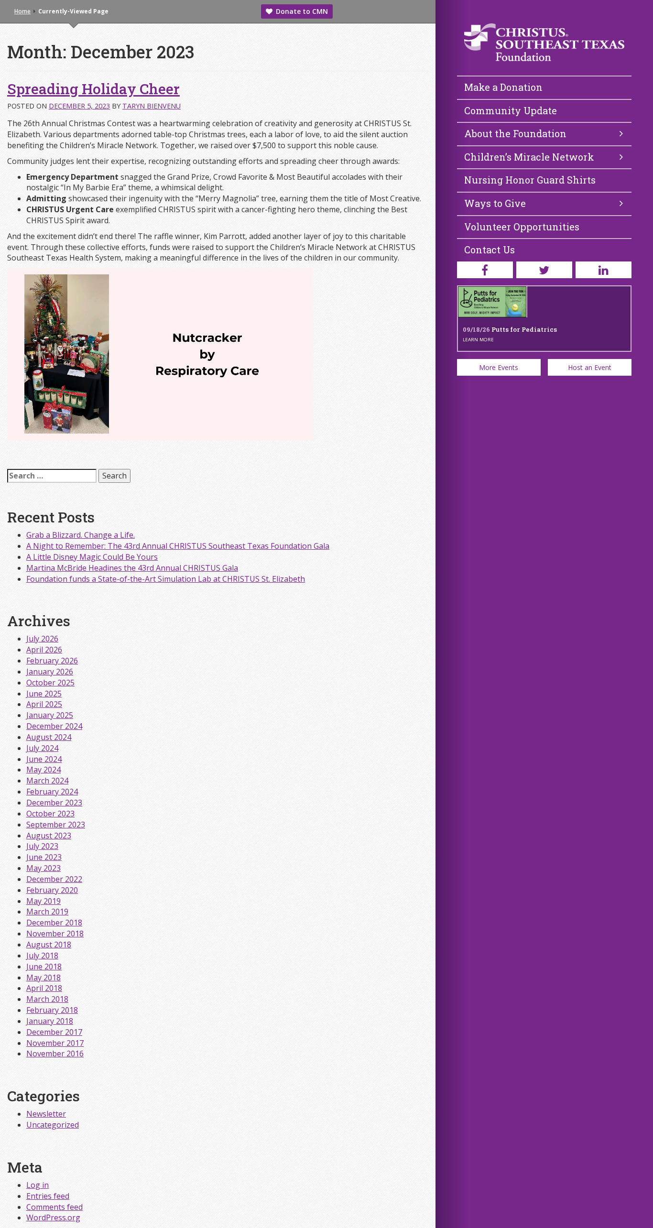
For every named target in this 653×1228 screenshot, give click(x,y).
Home (22, 11)
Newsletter (46, 1113)
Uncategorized (52, 1124)
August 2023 (48, 835)
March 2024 (47, 780)
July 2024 (42, 748)
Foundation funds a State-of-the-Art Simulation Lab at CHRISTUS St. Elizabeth (165, 579)
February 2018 (52, 1010)
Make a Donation (503, 87)
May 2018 (43, 977)
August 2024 (48, 737)
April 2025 (44, 704)
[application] (160, 354)
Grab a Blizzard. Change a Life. (80, 535)
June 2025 (44, 693)
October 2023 (50, 813)
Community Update (510, 110)
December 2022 (54, 879)
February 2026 (52, 660)
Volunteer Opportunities (521, 226)
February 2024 (52, 791)
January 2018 (49, 1021)
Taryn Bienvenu (151, 105)
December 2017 (54, 1032)
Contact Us (489, 249)
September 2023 (55, 824)
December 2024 (54, 726)
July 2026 (42, 638)
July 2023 (42, 846)
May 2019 (43, 901)
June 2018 (44, 966)
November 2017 (55, 1043)
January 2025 (49, 715)
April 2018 (44, 988)
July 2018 (42, 955)
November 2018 (55, 933)
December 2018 (54, 922)
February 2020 (52, 890)
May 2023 (43, 868)
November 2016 (55, 1053)
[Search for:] (52, 476)
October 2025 (50, 682)
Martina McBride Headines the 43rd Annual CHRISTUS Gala (132, 568)
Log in (37, 1185)
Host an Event (589, 367)
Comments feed (54, 1207)
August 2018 (48, 944)
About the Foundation (515, 133)
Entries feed (47, 1196)
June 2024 (44, 759)
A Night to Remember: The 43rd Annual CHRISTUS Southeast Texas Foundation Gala (177, 546)
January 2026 (49, 671)
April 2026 (44, 649)
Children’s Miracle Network (529, 157)
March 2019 (47, 911)
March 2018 (47, 999)
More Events (498, 367)
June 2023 (44, 857)
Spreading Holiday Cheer (93, 88)
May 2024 (43, 769)
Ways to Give (495, 203)
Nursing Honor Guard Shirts (530, 180)
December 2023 (54, 802)
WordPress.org (53, 1217)
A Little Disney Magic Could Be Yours (92, 557)
